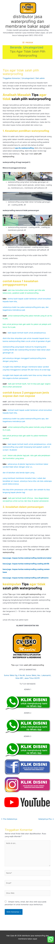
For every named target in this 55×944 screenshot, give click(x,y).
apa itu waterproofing (24, 148)
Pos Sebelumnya (9, 819)
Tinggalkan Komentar (11, 78)
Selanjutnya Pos (46, 819)
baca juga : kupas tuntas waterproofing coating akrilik (26, 564)
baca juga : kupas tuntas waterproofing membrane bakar (27, 558)
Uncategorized (28, 78)
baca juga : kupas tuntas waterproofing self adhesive (25, 578)
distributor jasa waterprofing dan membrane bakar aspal (27, 21)
